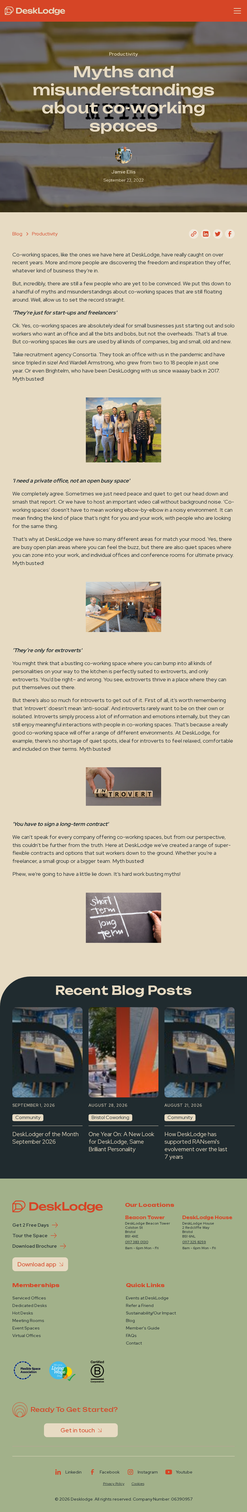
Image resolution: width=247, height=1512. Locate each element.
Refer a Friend (140, 1305)
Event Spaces (26, 1328)
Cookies (138, 1483)
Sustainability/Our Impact (151, 1313)
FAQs (131, 1335)
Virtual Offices (26, 1335)
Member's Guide (143, 1328)
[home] (35, 11)
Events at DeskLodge (147, 1298)
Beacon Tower (145, 1217)
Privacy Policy (113, 1483)
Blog (130, 1320)
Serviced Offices (29, 1298)
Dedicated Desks (29, 1305)
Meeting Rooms (28, 1320)
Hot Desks (22, 1313)
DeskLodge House (207, 1217)
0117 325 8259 (194, 1242)
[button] (236, 11)
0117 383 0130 (136, 1242)
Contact (134, 1343)
